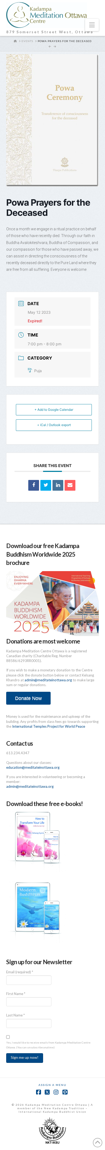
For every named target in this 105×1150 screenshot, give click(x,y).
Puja (38, 370)
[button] (92, 25)
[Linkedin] (57, 485)
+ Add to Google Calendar (53, 410)
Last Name (15, 1015)
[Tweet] (45, 485)
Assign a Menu (52, 1084)
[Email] (70, 485)
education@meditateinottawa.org (33, 767)
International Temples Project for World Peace (48, 726)
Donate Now (28, 698)
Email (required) (19, 972)
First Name (15, 994)
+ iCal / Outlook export (54, 425)
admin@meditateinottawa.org (48, 680)
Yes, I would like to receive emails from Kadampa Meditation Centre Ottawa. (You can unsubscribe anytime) (48, 1045)
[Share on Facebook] (33, 485)
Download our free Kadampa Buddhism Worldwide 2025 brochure (42, 554)
